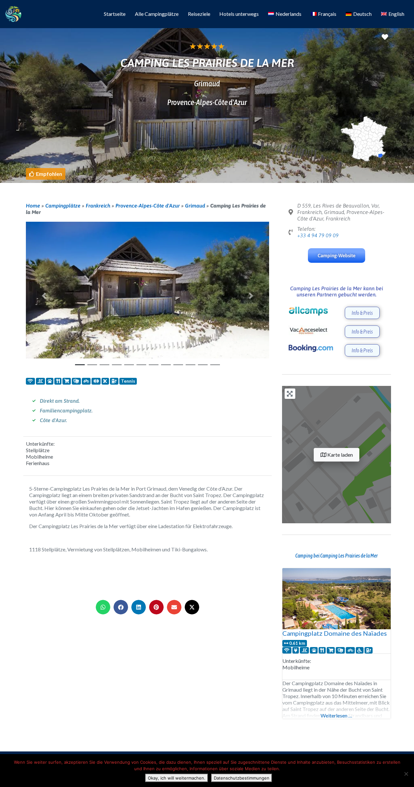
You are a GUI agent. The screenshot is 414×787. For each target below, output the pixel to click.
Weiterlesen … (336, 715)
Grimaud (195, 205)
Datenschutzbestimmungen (241, 778)
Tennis (128, 381)
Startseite (114, 14)
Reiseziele (199, 14)
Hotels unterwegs (239, 14)
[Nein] (406, 774)
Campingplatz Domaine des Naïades (334, 633)
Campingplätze (63, 205)
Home (33, 205)
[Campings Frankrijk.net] (13, 13)
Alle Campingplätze (157, 14)
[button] (45, 174)
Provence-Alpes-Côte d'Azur (147, 205)
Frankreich (98, 205)
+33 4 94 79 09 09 (318, 235)
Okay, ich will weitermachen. (176, 778)
